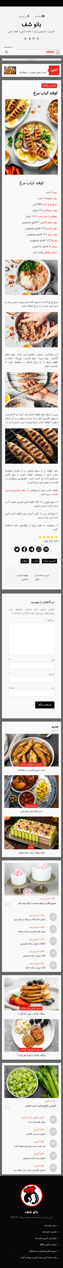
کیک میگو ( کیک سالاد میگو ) (31, 853)
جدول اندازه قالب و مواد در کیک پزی (29, 919)
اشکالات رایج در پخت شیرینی (33, 943)
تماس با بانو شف (49, 1232)
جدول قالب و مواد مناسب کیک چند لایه (37, 903)
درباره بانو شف (50, 1225)
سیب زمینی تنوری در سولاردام (38, 72)
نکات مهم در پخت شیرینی (34, 955)
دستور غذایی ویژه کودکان (31, 1008)
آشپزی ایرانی (31, 806)
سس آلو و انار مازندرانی (31, 811)
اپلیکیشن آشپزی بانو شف (45, 1238)
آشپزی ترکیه (49, 561)
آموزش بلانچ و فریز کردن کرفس (40, 1106)
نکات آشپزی (50, 1101)
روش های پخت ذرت (36, 1122)
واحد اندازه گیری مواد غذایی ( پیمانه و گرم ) (38, 1257)
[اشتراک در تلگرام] (31, 552)
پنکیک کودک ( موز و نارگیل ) (31, 1014)
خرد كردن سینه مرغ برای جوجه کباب (29, 1146)
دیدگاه (50, 621)
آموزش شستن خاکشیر (35, 1134)
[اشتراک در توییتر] (17, 552)
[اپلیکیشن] (46, 552)
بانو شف (31, 24)
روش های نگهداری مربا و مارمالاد (31, 931)
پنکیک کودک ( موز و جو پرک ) (31, 1055)
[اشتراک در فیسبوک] (24, 552)
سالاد (31, 847)
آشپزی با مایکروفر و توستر (31, 764)
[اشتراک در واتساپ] (39, 552)
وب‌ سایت (31, 688)
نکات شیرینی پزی (47, 898)
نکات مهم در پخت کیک (35, 967)
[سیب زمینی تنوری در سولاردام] (15, 70)
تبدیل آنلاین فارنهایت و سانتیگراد (42, 1251)
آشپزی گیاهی (38, 1117)
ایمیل (31, 674)
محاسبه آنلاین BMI (48, 1244)
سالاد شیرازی (20, 490)
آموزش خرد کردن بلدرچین (34, 1158)
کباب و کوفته (49, 86)
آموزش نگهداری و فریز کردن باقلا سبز (29, 1170)
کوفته (24, 561)
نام (31, 660)
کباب (35, 561)
